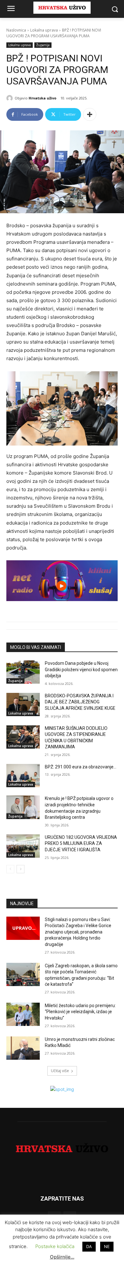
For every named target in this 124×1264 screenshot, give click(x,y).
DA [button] (89, 1246)
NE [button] (107, 1246)
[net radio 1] (62, 580)
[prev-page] (10, 869)
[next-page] (20, 869)
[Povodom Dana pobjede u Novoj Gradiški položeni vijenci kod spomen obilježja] (23, 672)
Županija (43, 45)
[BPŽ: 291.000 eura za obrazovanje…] (23, 776)
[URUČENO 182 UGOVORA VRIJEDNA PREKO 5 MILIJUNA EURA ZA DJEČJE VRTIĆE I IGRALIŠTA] (23, 846)
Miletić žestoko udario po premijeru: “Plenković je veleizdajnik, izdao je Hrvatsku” (80, 1012)
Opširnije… (62, 1257)
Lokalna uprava (44, 30)
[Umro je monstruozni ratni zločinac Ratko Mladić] (23, 1048)
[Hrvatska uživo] (10, 98)
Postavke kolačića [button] (54, 1246)
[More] (89, 114)
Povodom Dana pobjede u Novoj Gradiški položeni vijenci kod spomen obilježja (81, 669)
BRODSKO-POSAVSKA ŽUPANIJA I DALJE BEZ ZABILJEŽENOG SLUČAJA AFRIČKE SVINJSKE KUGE (80, 702)
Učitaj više (60, 1070)
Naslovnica (16, 30)
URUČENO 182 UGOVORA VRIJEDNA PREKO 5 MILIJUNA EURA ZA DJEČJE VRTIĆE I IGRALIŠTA (81, 843)
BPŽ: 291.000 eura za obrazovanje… (80, 766)
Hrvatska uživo (42, 98)
